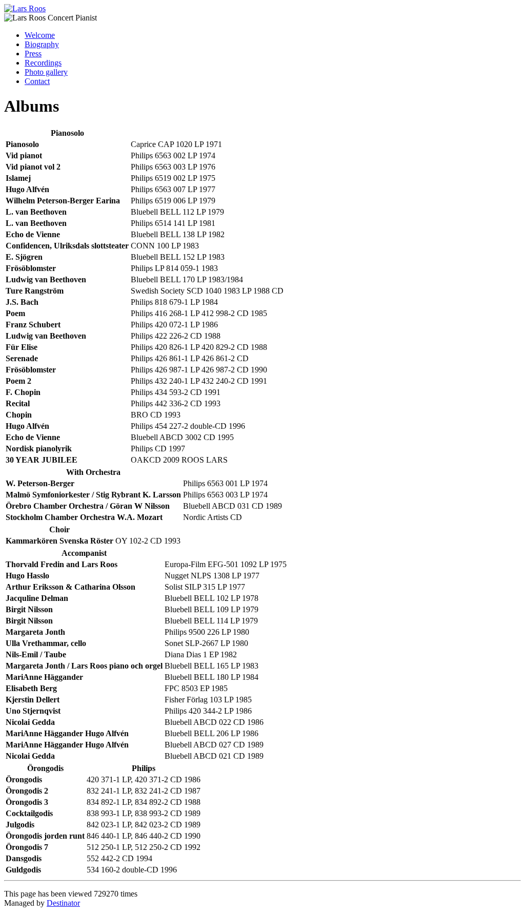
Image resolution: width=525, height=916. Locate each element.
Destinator (63, 903)
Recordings (43, 62)
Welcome (40, 35)
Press (33, 53)
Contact (37, 81)
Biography (42, 44)
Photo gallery (46, 72)
